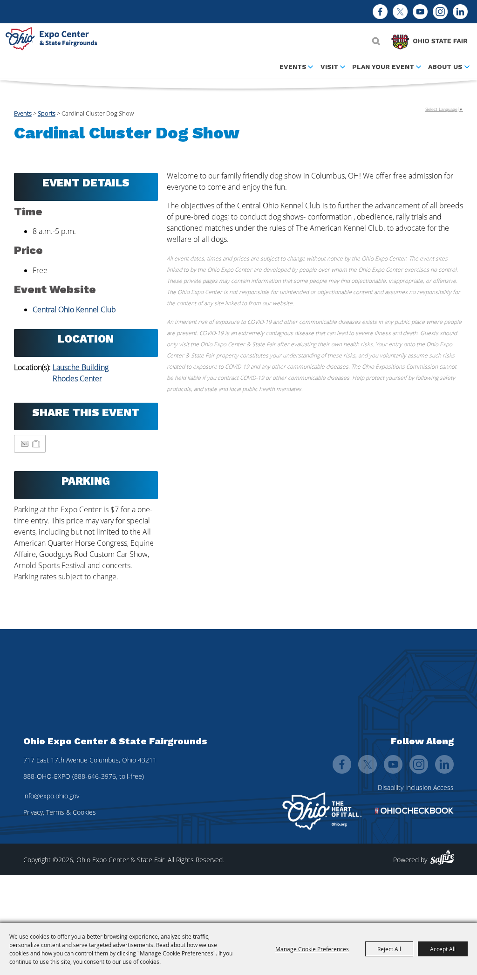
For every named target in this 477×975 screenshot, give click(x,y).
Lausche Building (81, 367)
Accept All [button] (443, 949)
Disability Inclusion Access (416, 787)
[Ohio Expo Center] (53, 40)
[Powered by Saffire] (442, 857)
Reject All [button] (389, 949)
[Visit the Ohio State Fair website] (429, 39)
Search (376, 41)
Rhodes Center (77, 378)
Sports (46, 113)
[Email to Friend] (24, 443)
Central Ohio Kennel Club (74, 309)
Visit (329, 66)
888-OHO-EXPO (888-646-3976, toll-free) (83, 776)
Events (293, 66)
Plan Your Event (383, 66)
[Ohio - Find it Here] (321, 811)
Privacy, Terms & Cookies (59, 812)
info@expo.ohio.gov (51, 795)
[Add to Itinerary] (37, 444)
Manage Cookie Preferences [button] (312, 949)
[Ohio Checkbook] (414, 810)
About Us (445, 66)
